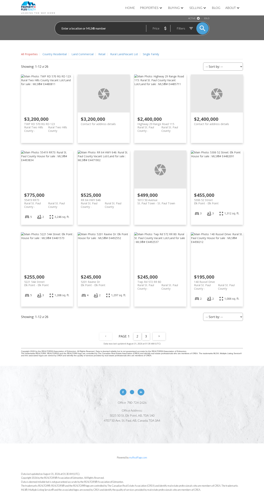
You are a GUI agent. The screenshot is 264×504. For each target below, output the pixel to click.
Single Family (151, 54)
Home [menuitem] (130, 7)
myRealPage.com (138, 457)
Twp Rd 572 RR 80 (157, 283)
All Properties (29, 54)
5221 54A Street (36, 283)
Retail (101, 54)
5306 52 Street (206, 201)
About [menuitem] (230, 7)
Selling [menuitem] (195, 7)
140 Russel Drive (214, 283)
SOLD (206, 18)
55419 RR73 (44, 201)
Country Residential (55, 54)
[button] (123, 392)
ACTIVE (191, 18)
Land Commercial (83, 54)
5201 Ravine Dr (93, 283)
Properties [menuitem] (149, 7)
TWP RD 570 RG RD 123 (45, 125)
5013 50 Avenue (156, 201)
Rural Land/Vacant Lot (124, 54)
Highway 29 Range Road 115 (157, 125)
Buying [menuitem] (174, 7)
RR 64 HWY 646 (101, 201)
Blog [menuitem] (216, 7)
